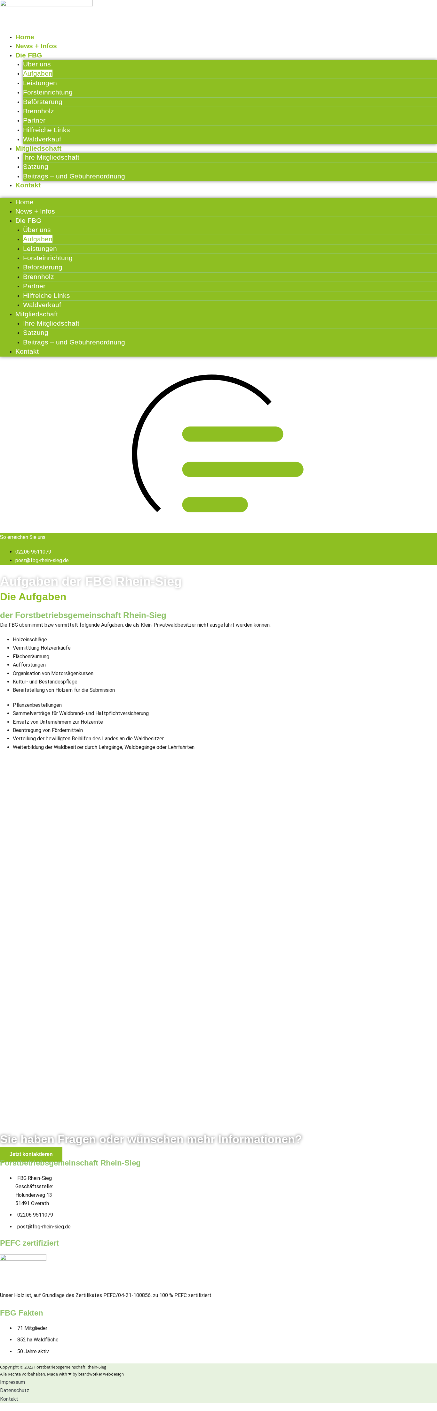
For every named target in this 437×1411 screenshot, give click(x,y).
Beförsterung (42, 101)
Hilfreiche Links (46, 129)
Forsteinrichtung (48, 92)
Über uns (37, 64)
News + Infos (36, 45)
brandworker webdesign (101, 1374)
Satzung (35, 166)
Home (24, 37)
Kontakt (28, 185)
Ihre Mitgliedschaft (51, 157)
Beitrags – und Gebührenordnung (74, 176)
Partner (34, 120)
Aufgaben (37, 73)
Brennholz (38, 111)
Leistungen (40, 83)
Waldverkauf (42, 139)
